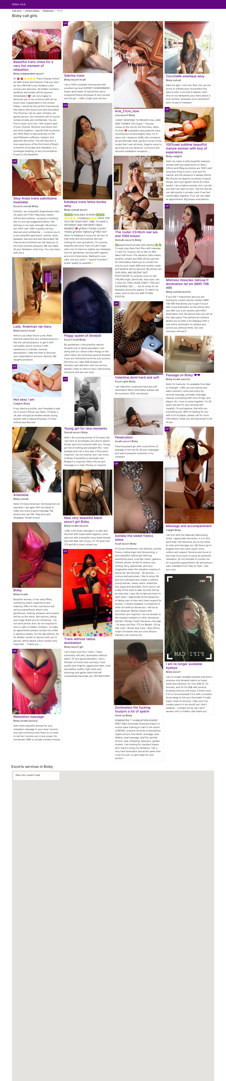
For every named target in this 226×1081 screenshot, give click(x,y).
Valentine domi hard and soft (137, 377)
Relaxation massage (28, 717)
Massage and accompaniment (189, 526)
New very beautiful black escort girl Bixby (83, 520)
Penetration (124, 437)
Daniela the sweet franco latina (134, 537)
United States (32, 10)
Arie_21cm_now (127, 111)
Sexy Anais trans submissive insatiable (35, 200)
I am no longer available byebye (184, 666)
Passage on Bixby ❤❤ (183, 375)
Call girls (17, 10)
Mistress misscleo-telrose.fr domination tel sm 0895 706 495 (187, 284)
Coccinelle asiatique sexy (185, 76)
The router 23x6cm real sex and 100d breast (136, 234)
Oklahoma (48, 10)
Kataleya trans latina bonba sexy (85, 204)
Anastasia (20, 495)
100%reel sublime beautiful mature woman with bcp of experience (186, 148)
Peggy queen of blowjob (82, 335)
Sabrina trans (74, 75)
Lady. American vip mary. (32, 326)
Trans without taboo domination (79, 641)
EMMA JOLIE (19, 4)
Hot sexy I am (23, 399)
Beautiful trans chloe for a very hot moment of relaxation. (33, 65)
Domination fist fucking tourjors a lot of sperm (133, 709)
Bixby (17, 590)
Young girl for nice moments (85, 428)
